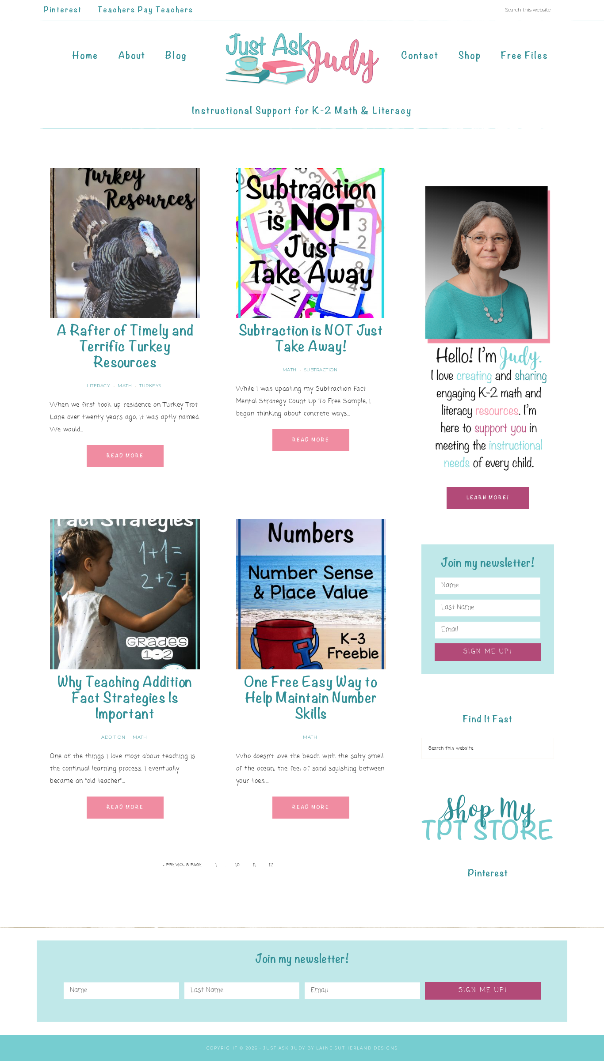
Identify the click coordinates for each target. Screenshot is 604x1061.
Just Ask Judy (302, 59)
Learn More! (487, 498)
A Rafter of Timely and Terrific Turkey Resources (125, 346)
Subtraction (321, 370)
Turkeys (150, 386)
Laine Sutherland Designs (357, 1048)
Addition (113, 737)
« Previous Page (183, 865)
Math (125, 386)
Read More (125, 456)
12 (271, 865)
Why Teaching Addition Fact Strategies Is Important (124, 697)
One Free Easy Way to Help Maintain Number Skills (311, 697)
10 (237, 865)
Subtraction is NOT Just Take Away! (311, 338)
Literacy (98, 386)
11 (254, 865)
